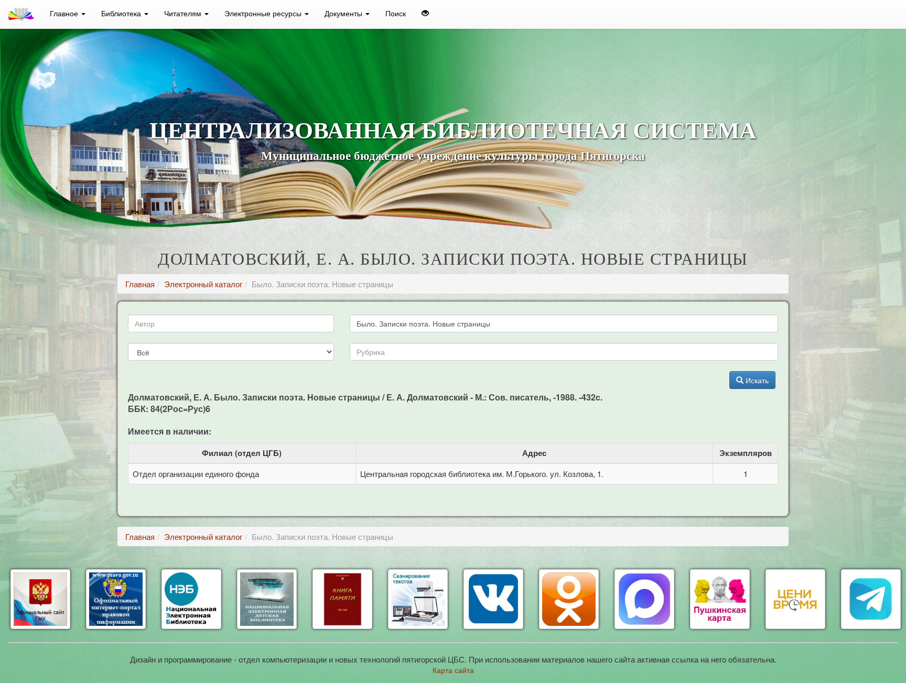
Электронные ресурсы (264, 13)
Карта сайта (453, 670)
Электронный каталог (203, 283)
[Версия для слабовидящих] (425, 13)
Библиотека (122, 13)
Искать (756, 380)
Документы (344, 13)
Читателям (183, 13)
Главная (140, 283)
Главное (65, 13)
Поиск (395, 13)
